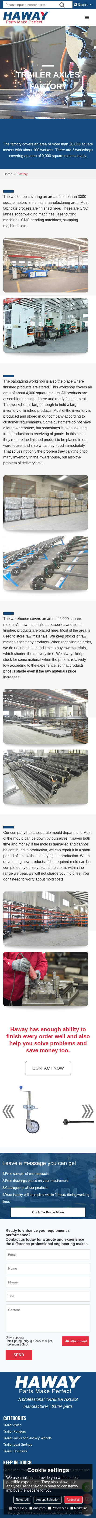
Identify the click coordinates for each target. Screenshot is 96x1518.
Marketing (80, 1508)
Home (7, 174)
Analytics (39, 1508)
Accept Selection (47, 1499)
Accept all (73, 1499)
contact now (48, 1068)
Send (19, 1355)
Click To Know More (48, 1212)
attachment (78, 1341)
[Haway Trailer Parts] (26, 17)
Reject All (22, 1499)
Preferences (60, 1508)
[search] (62, 4)
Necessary (20, 1508)
